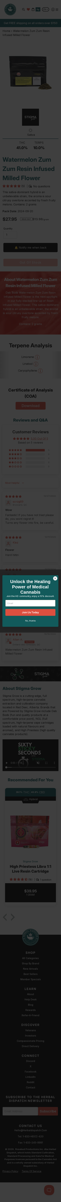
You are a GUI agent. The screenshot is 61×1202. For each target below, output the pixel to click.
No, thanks (30, 620)
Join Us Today (30, 612)
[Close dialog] (55, 578)
